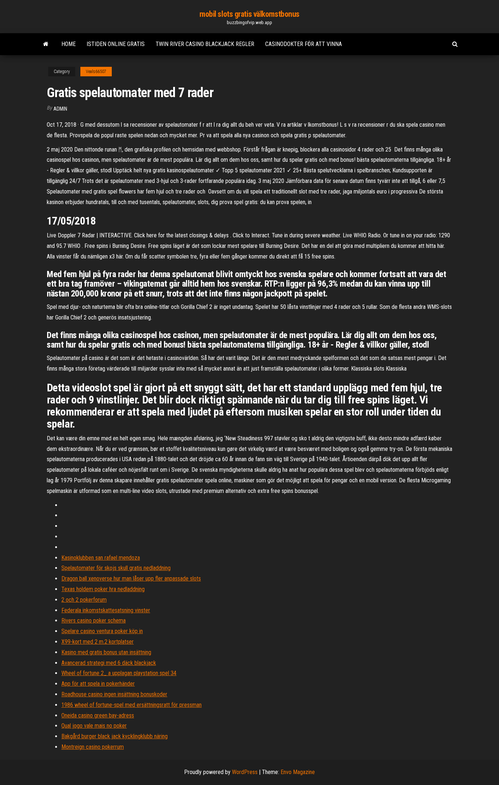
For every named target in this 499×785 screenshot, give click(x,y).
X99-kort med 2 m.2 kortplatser (97, 641)
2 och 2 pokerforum (84, 599)
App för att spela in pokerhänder (98, 683)
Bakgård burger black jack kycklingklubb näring (114, 736)
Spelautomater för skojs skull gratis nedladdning (116, 567)
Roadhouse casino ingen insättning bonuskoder (114, 694)
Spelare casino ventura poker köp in (102, 631)
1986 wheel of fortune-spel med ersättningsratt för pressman (131, 704)
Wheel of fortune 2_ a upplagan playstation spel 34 (118, 673)
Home (68, 44)
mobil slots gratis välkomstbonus (249, 14)
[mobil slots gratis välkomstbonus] (46, 44)
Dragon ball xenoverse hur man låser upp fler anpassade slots (131, 578)
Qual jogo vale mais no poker (94, 725)
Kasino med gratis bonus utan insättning (106, 652)
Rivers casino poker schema (93, 620)
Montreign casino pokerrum (92, 746)
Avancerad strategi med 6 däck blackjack (108, 662)
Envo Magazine (298, 772)
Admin (60, 109)
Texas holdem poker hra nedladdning (103, 589)
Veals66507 (96, 71)
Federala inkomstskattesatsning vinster (105, 610)
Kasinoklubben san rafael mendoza (100, 557)
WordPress (245, 772)
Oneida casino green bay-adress (97, 715)
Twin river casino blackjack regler (205, 44)
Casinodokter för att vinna (303, 44)
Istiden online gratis (116, 44)
